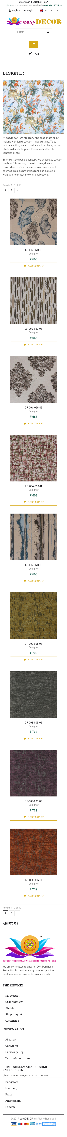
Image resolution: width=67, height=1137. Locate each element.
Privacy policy (14, 1052)
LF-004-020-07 (33, 328)
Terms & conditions (17, 1058)
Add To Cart (36, 265)
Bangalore (11, 1082)
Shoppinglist (13, 1014)
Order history (14, 1002)
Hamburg (11, 1088)
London (10, 1107)
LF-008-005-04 (33, 643)
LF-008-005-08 (33, 801)
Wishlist (37, 1)
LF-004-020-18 (33, 565)
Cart (46, 1)
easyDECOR (26, 1118)
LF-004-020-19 (33, 250)
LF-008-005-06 (33, 722)
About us (10, 1039)
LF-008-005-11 (33, 880)
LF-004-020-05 (33, 407)
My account (12, 995)
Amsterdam (13, 1100)
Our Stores (11, 1045)
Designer (34, 253)
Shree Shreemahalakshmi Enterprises (25, 1068)
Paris (8, 1094)
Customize (12, 1020)
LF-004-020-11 (33, 486)
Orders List (24, 1)
